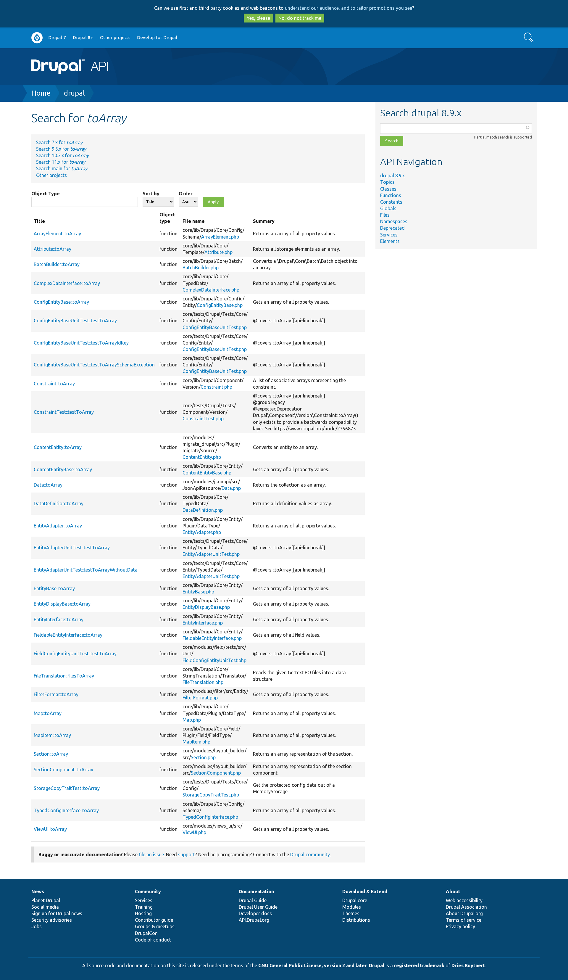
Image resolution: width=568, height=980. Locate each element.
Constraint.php (216, 387)
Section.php (203, 757)
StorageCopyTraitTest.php (211, 794)
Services (389, 234)
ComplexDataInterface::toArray (67, 283)
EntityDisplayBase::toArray (62, 603)
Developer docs (255, 913)
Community (148, 891)
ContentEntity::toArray (58, 447)
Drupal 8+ (83, 37)
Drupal (376, 965)
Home (41, 93)
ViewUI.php (194, 832)
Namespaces (393, 221)
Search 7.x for (59, 142)
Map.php (192, 719)
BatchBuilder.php (201, 267)
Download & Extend (364, 891)
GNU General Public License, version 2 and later (312, 965)
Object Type (45, 193)
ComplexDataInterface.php (211, 289)
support (186, 854)
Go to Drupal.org (37, 38)
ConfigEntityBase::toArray (61, 302)
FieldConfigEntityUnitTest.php (214, 660)
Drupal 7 (57, 37)
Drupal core (354, 900)
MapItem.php (196, 741)
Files (385, 215)
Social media (45, 907)
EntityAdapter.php (202, 532)
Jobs (36, 926)
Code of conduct (153, 939)
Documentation (256, 891)
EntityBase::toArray (54, 588)
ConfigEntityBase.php (220, 305)
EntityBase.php (198, 591)
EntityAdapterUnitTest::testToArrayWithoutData (86, 569)
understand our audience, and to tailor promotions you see (348, 8)
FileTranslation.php (203, 682)
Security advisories (51, 920)
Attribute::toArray (52, 249)
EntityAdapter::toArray (58, 525)
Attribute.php (218, 252)
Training (144, 907)
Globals (388, 208)
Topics (387, 182)
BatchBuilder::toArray (57, 264)
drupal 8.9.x (392, 175)
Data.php (231, 488)
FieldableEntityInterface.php (212, 638)
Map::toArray (48, 713)
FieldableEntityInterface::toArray (68, 635)
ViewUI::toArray (50, 829)
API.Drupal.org (254, 920)
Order (186, 193)
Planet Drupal (45, 900)
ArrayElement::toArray (57, 233)
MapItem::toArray (52, 735)
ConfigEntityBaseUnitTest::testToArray (75, 320)
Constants (391, 202)
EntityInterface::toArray (58, 619)
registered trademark (419, 965)
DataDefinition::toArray (58, 503)
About (453, 891)
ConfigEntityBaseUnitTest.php (215, 327)
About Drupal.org (464, 913)
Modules (351, 907)
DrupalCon (146, 933)
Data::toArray (48, 484)
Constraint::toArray (54, 383)
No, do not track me (299, 18)
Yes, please (258, 18)
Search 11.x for (60, 162)
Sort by (151, 193)
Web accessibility (464, 900)
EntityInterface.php (203, 622)
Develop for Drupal (157, 37)
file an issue (151, 854)
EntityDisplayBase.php (206, 607)
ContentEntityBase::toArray (63, 469)
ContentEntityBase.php (207, 472)
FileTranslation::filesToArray (64, 675)
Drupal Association (466, 907)
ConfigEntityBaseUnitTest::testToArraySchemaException (94, 364)
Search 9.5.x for (61, 149)
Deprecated (392, 228)
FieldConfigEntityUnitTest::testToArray (75, 653)
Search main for (61, 168)
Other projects (115, 37)
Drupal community (310, 854)
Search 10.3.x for (62, 155)
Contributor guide (154, 920)
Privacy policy (460, 926)
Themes (350, 913)
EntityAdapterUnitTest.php (211, 554)
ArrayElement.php (220, 236)
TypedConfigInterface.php (210, 817)
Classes (388, 189)
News (37, 891)
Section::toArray (51, 754)
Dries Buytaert (468, 965)
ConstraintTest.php (203, 418)
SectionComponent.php (216, 772)
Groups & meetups (155, 926)
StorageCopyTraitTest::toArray (67, 788)
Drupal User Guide (258, 907)
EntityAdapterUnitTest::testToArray (72, 547)
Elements (390, 241)
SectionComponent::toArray (63, 769)
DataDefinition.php (203, 510)
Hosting (143, 913)
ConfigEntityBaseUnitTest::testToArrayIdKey (81, 342)
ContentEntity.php (202, 457)
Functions (390, 195)
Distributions (356, 920)
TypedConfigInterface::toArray (66, 810)
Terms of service (463, 920)
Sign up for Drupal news (56, 913)
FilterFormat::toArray (56, 694)
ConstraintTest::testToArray (64, 412)
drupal (74, 93)
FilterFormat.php (200, 697)
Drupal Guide (253, 900)
